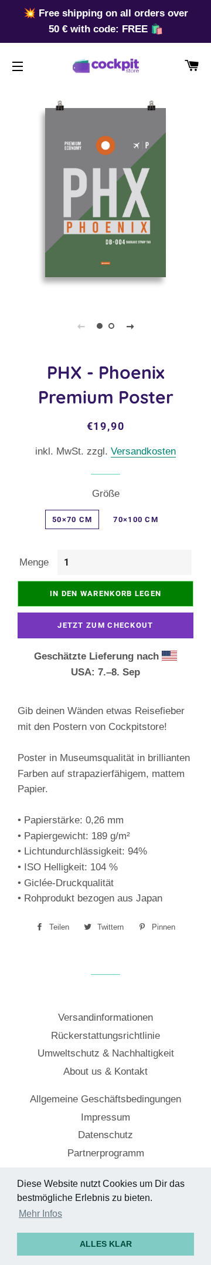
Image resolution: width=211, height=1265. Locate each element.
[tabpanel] (105, 192)
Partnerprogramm (105, 1153)
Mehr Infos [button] (40, 1214)
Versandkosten (143, 451)
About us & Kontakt (105, 1071)
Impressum (105, 1117)
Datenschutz (105, 1134)
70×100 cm (135, 519)
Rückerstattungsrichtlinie (105, 1035)
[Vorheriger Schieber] (81, 326)
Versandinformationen (105, 1017)
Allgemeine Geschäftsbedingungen (105, 1099)
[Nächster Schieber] (130, 326)
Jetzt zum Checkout (105, 625)
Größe (106, 493)
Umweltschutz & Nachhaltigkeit (106, 1053)
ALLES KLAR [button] (106, 1244)
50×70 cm (72, 519)
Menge (34, 562)
